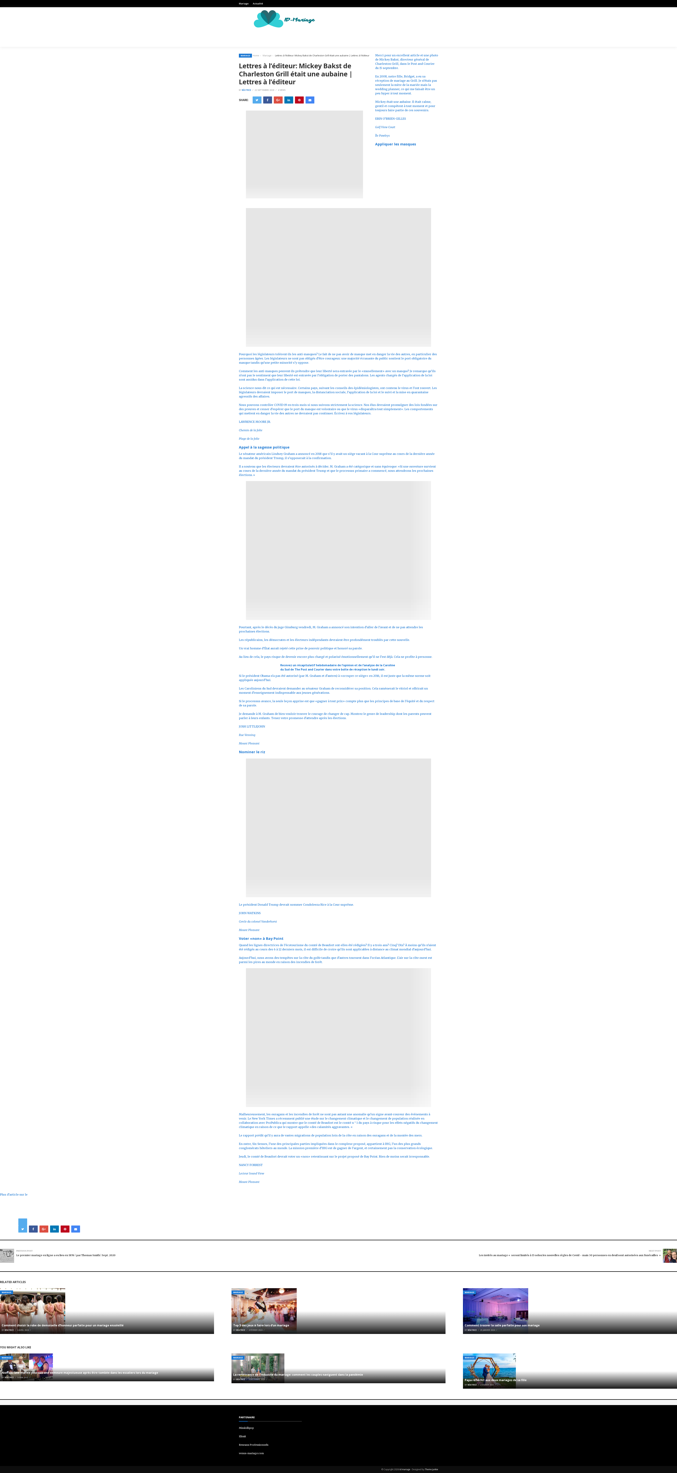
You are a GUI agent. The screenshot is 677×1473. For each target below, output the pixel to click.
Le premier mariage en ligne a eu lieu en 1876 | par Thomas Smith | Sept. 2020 (65, 1255)
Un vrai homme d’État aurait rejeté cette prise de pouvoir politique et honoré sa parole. (300, 648)
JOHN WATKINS (250, 913)
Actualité (258, 3)
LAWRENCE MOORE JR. (255, 422)
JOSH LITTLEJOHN (252, 726)
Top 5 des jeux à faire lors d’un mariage (261, 1325)
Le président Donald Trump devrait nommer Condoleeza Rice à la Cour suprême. (296, 904)
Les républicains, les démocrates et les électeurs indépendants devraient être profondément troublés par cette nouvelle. (324, 640)
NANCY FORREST (251, 1165)
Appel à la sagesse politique (264, 447)
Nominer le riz (252, 752)
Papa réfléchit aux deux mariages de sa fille (496, 1380)
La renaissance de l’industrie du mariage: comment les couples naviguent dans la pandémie (298, 1375)
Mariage (244, 3)
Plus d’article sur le (14, 1194)
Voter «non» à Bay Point (261, 938)
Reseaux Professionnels (253, 1444)
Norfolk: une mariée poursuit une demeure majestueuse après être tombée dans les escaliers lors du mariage (80, 1373)
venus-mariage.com (251, 1453)
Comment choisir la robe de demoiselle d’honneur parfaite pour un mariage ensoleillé (63, 1325)
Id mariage (405, 1469)
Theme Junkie (431, 1469)
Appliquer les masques (395, 144)
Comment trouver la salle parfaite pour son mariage (502, 1325)
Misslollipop (246, 1428)
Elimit (242, 1436)
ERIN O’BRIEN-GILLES (390, 118)
